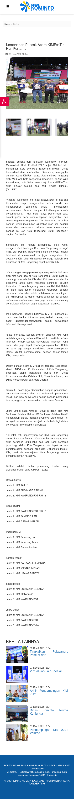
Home (7, 24)
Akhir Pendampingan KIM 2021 (49, 692)
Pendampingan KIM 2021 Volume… (49, 731)
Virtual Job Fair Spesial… (47, 671)
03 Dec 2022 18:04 (18, 54)
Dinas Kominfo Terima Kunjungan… (49, 712)
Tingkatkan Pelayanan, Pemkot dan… (49, 653)
